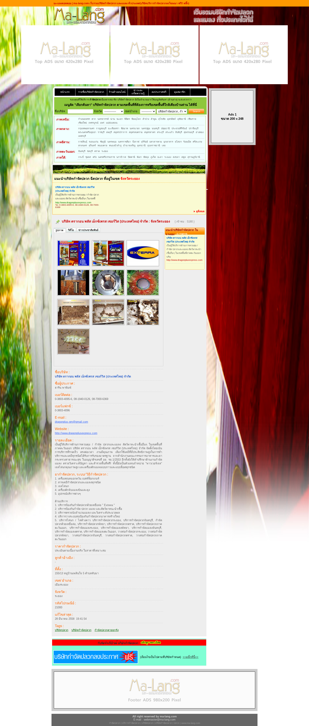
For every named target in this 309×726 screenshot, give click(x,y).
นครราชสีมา (124, 141)
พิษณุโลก (136, 119)
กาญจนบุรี (101, 128)
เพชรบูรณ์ (93, 122)
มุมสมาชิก (179, 92)
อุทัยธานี (181, 119)
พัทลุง (146, 157)
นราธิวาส (121, 157)
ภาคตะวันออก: (65, 151)
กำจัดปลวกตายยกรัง (107, 630)
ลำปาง (146, 119)
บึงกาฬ (135, 141)
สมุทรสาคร (149, 132)
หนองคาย (102, 145)
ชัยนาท (124, 128)
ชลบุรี (90, 151)
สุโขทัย (161, 119)
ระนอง (167, 157)
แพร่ (102, 122)
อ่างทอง (199, 132)
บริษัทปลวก (61, 630)
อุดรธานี (141, 145)
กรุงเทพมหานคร (86, 128)
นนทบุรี (155, 128)
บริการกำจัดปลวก (131, 723)
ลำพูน (154, 119)
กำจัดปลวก (114, 723)
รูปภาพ (59, 230)
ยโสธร (178, 141)
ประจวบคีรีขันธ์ (179, 128)
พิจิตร (127, 119)
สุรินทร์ (92, 145)
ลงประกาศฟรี (159, 92)
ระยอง (105, 151)
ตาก (94, 119)
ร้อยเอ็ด (187, 141)
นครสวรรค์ (103, 119)
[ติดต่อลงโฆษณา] (155, 710)
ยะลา (160, 157)
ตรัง (94, 157)
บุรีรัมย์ (144, 141)
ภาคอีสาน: (63, 142)
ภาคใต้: (61, 157)
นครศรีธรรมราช (106, 157)
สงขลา (176, 157)
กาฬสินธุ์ (82, 141)
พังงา (139, 157)
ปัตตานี (131, 157)
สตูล (183, 157)
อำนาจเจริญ (129, 145)
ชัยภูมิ (103, 141)
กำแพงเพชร (84, 119)
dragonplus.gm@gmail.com (71, 421)
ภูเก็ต (153, 157)
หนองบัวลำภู (115, 145)
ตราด (97, 151)
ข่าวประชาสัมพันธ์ (88, 230)
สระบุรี (160, 132)
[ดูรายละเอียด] (129, 644)
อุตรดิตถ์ (171, 119)
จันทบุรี (81, 151)
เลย (163, 145)
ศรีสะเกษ (197, 141)
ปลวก (177, 723)
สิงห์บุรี (178, 132)
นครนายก (135, 128)
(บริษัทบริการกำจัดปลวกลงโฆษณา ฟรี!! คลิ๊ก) (164, 3)
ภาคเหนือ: (63, 119)
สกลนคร (82, 145)
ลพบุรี (109, 132)
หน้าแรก (65, 92)
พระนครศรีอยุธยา (87, 132)
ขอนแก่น (93, 141)
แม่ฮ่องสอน (112, 122)
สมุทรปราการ (120, 132)
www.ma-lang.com (190, 723)
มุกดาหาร (168, 141)
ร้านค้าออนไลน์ (117, 92)
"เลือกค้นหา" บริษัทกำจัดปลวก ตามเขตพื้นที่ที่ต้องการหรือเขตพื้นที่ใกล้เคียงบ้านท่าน (131, 105)
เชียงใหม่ (82, 122)
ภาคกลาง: (63, 129)
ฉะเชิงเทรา (113, 128)
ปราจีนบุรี (193, 128)
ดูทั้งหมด (200, 211)
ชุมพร (88, 157)
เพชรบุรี (82, 136)
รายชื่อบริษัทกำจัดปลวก (91, 92)
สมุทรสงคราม (136, 132)
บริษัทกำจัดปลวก (81, 630)
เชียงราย (192, 119)
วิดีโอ (71, 230)
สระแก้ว (169, 132)
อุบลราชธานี (153, 145)
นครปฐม (145, 128)
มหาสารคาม (155, 141)
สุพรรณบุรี (189, 132)
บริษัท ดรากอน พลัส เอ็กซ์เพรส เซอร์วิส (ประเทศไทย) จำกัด (75, 189)
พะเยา (120, 119)
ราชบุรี (101, 132)
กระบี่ (81, 157)
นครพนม (111, 141)
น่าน (112, 119)
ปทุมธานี (165, 128)
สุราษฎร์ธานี (194, 157)
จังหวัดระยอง (160, 221)
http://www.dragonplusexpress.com (73, 202)
